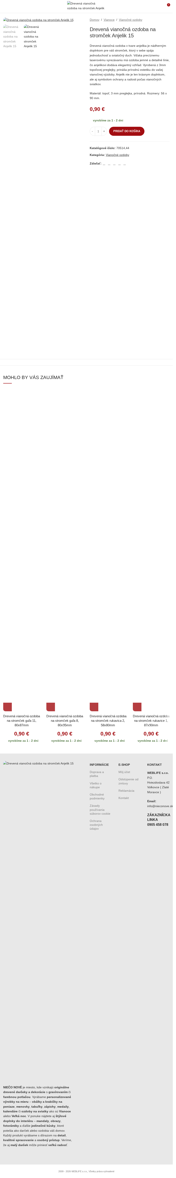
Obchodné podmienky (97, 796)
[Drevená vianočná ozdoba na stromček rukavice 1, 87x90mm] (151, 550)
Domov (94, 19)
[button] (7, 707)
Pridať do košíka (126, 131)
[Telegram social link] (124, 163)
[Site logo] (86, 6)
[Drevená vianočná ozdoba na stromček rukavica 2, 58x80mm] (108, 550)
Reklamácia (126, 790)
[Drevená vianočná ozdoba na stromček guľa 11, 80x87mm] (21, 550)
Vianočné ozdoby (130, 19)
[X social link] (109, 163)
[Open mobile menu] (5, 6)
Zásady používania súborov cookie (100, 809)
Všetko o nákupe (96, 785)
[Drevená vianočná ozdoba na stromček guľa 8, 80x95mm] (64, 550)
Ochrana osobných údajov (96, 824)
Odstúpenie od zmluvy (128, 781)
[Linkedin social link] (119, 163)
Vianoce (109, 19)
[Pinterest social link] (114, 163)
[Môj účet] (159, 6)
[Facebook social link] (104, 163)
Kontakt (123, 798)
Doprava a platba (97, 774)
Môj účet (124, 772)
